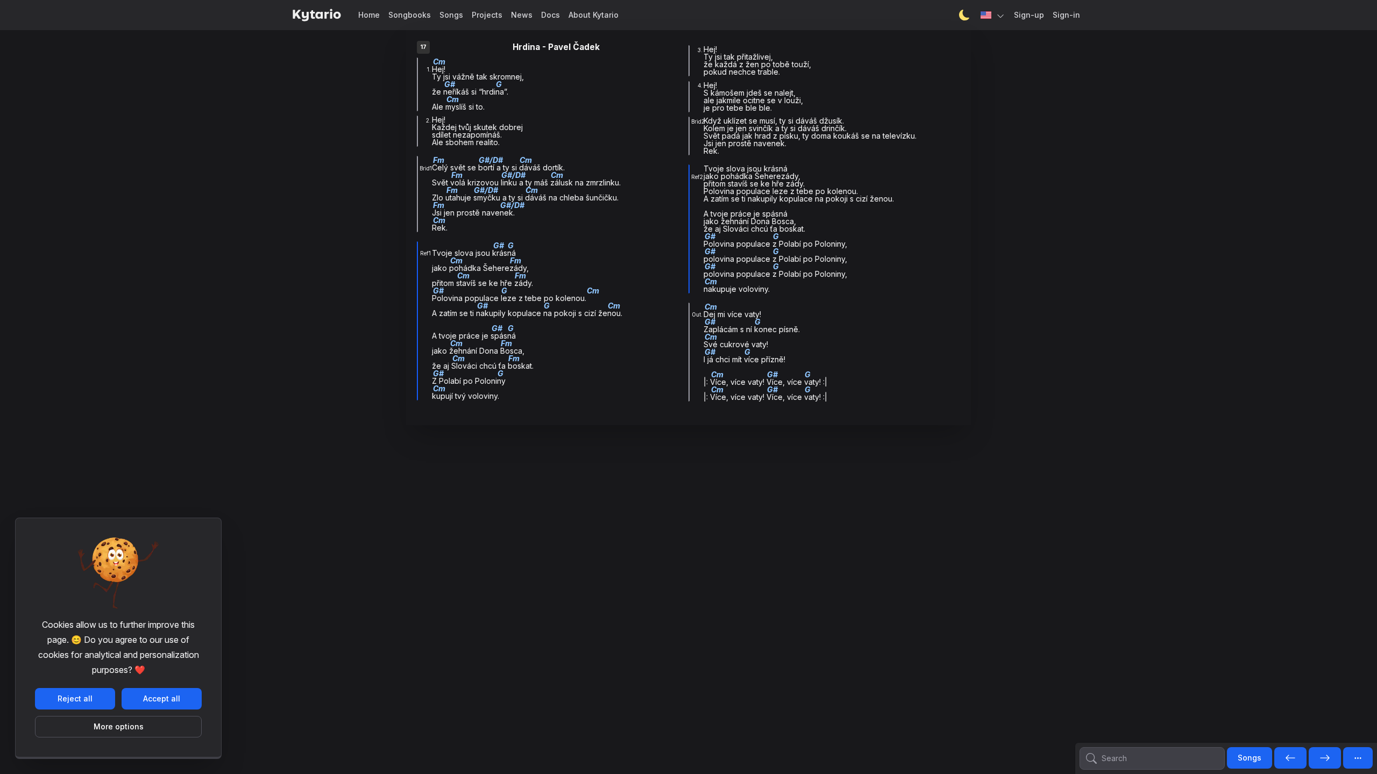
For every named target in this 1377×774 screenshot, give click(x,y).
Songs (451, 14)
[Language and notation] (993, 15)
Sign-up (1029, 14)
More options (119, 726)
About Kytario (594, 14)
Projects (487, 14)
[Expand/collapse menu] (1358, 758)
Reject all (75, 698)
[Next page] (1325, 758)
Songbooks (409, 14)
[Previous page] (1290, 758)
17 (423, 47)
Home (369, 14)
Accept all (161, 698)
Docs (550, 14)
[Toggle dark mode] (964, 15)
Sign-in (1066, 14)
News (522, 14)
